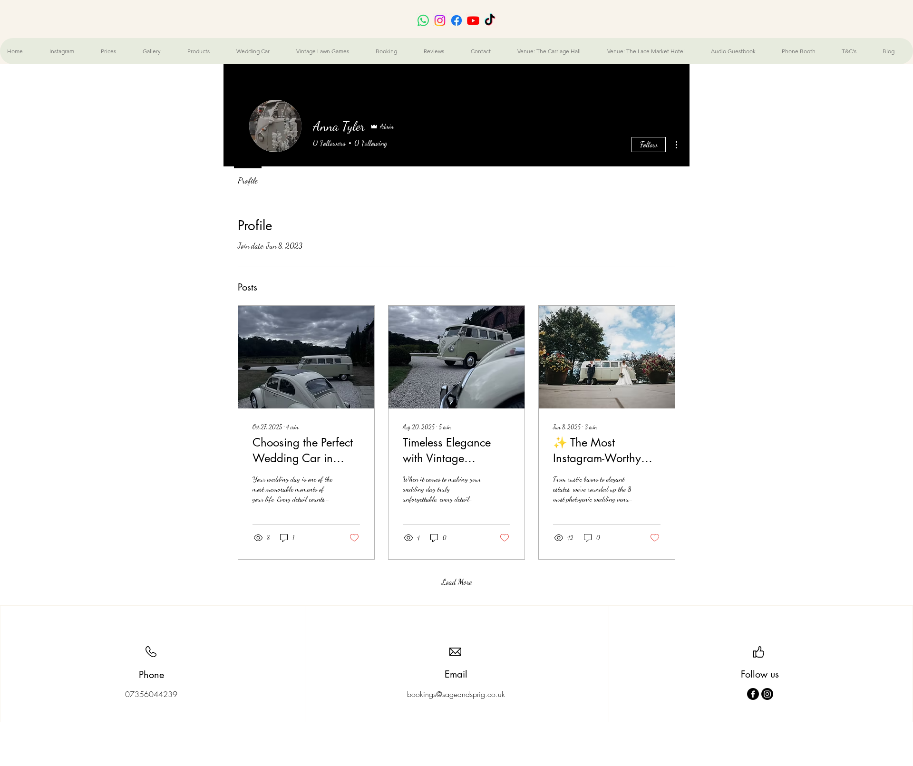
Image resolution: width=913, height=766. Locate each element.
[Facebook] (753, 694)
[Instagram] (767, 694)
